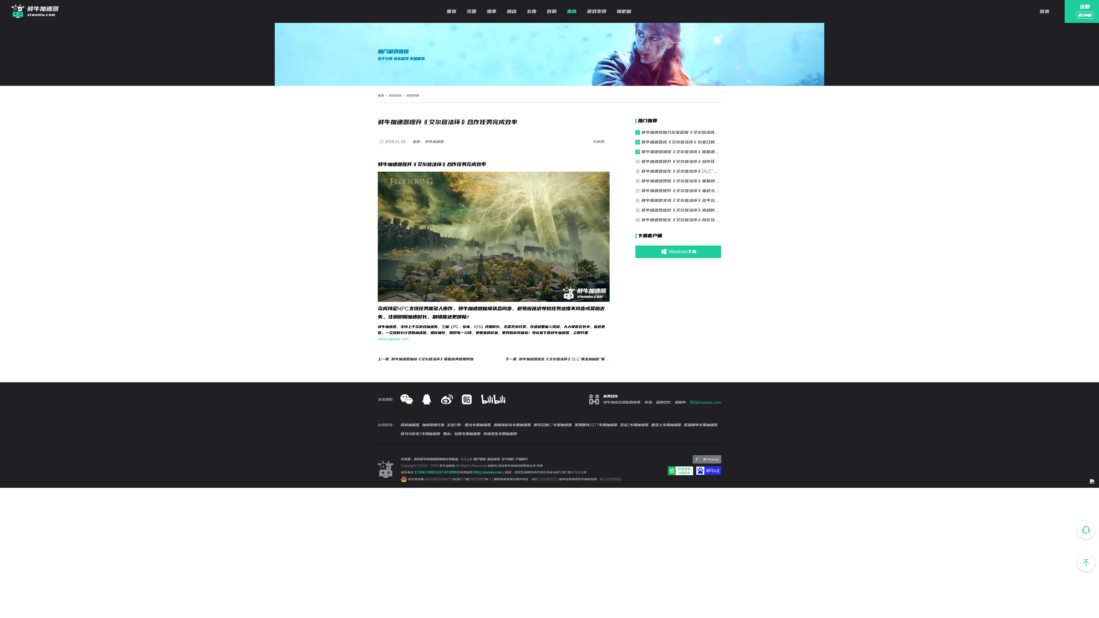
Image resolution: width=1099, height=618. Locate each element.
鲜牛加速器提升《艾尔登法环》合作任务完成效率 (681, 161)
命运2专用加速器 (634, 425)
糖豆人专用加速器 (666, 425)
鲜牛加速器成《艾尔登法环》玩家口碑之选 (681, 142)
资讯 (572, 11)
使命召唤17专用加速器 (553, 425)
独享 (492, 11)
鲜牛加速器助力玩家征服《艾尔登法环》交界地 (681, 132)
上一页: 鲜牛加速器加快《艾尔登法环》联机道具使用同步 (426, 359)
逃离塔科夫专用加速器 (512, 425)
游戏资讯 (395, 96)
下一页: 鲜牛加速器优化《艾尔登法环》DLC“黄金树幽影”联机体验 (557, 359)
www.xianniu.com (393, 338)
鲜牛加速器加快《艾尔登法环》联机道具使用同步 (681, 151)
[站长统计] (1092, 482)
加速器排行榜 (433, 425)
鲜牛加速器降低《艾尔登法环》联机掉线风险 (681, 181)
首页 (451, 11)
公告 (532, 11)
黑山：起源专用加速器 (462, 433)
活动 (512, 11)
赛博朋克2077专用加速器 (596, 425)
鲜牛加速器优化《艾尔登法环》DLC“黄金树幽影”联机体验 (681, 171)
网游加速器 (410, 425)
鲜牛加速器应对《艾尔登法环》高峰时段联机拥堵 (681, 210)
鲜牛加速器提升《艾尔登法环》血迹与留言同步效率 (681, 190)
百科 (552, 11)
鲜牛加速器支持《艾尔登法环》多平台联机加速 (681, 200)
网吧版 (624, 11)
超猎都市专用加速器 (700, 425)
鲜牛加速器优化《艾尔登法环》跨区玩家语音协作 (681, 219)
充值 (472, 11)
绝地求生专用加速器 (500, 433)
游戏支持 (596, 11)
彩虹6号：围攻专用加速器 (469, 425)
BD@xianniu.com (705, 402)
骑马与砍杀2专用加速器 (420, 433)
